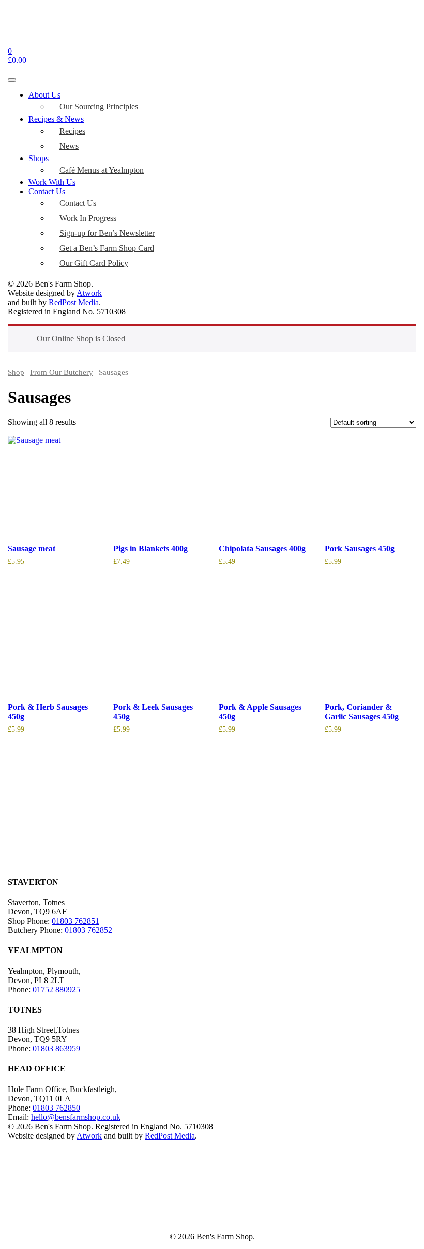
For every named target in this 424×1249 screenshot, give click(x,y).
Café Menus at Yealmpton (101, 170)
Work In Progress (87, 218)
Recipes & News (56, 119)
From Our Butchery (61, 372)
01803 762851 (75, 920)
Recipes (72, 131)
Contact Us (46, 191)
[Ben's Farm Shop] (30, 41)
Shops (38, 158)
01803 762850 (56, 1107)
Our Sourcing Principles (98, 106)
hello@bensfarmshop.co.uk (75, 1117)
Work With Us (51, 182)
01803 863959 (56, 1048)
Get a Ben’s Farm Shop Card (106, 248)
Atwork (89, 293)
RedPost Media (74, 302)
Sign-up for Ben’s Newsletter (107, 233)
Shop (16, 372)
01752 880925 (56, 989)
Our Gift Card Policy (93, 263)
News (69, 145)
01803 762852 (88, 930)
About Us (44, 94)
